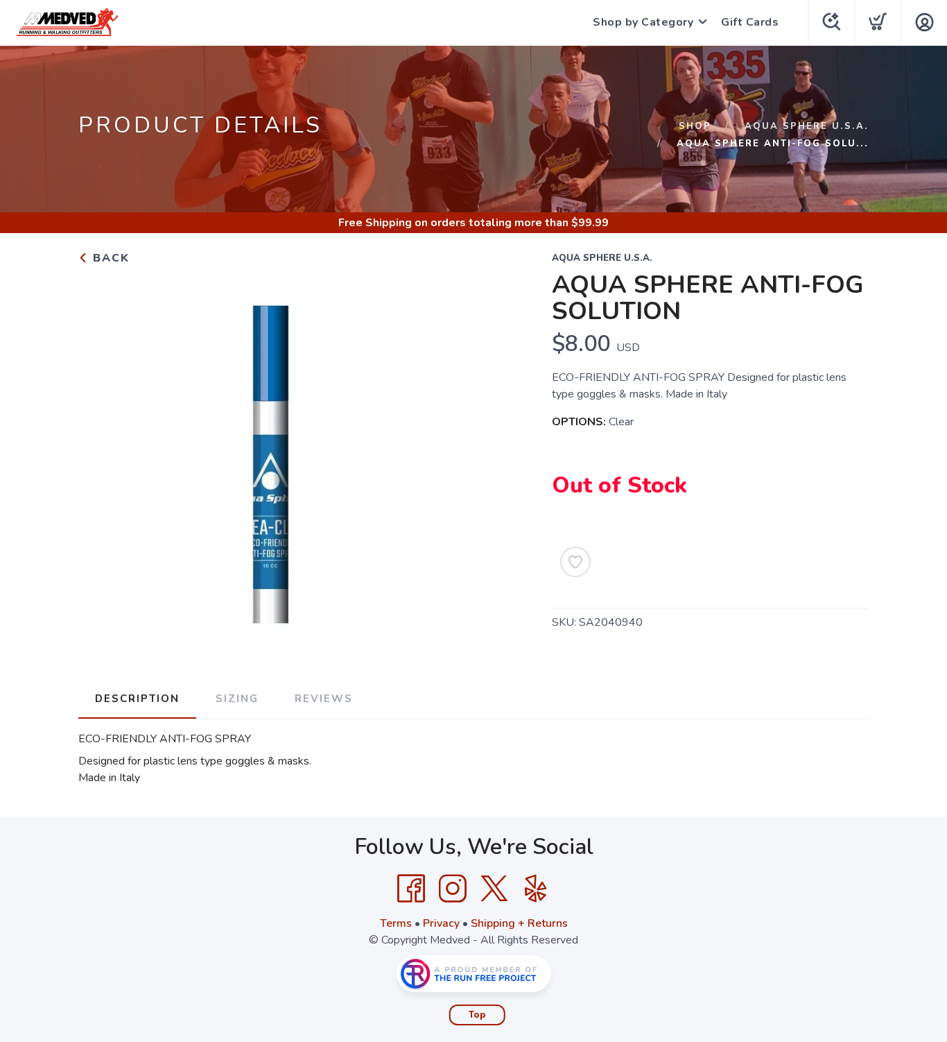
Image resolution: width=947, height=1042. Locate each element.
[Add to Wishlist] (575, 562)
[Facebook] (411, 888)
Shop (695, 126)
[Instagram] (453, 888)
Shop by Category (643, 22)
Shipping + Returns (519, 923)
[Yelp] (536, 888)
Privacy (441, 923)
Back (109, 258)
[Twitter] (494, 888)
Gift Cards (750, 22)
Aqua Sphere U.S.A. (807, 126)
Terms (396, 923)
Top (477, 1015)
